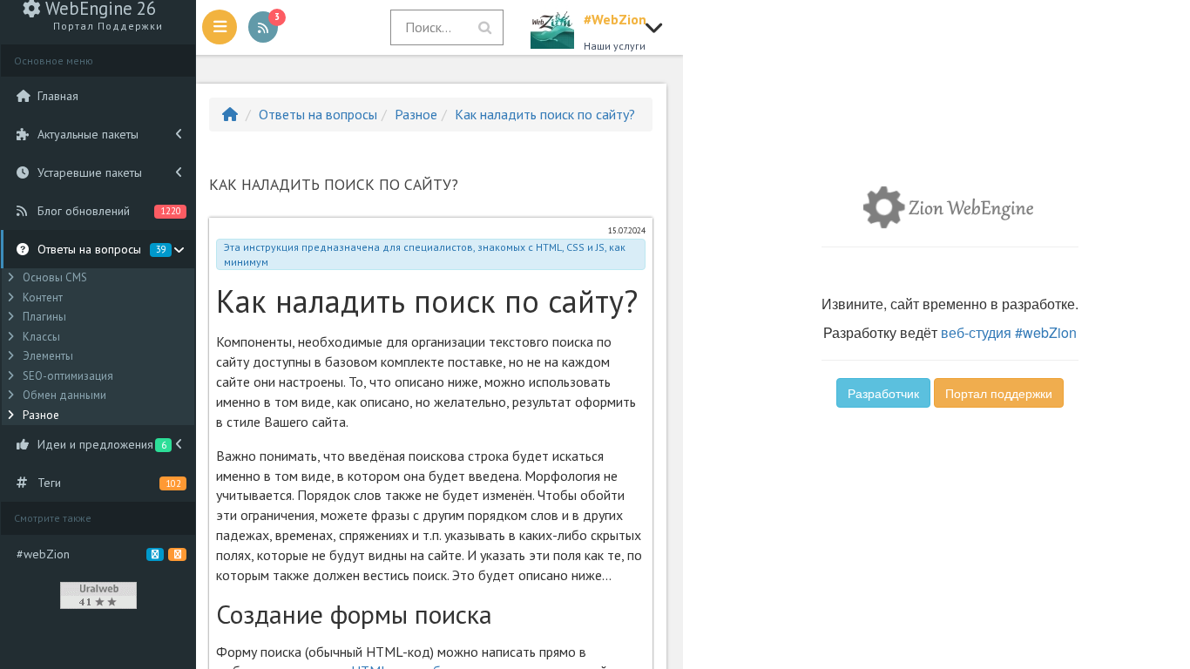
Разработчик (883, 393)
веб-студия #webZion (1009, 332)
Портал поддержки (998, 393)
